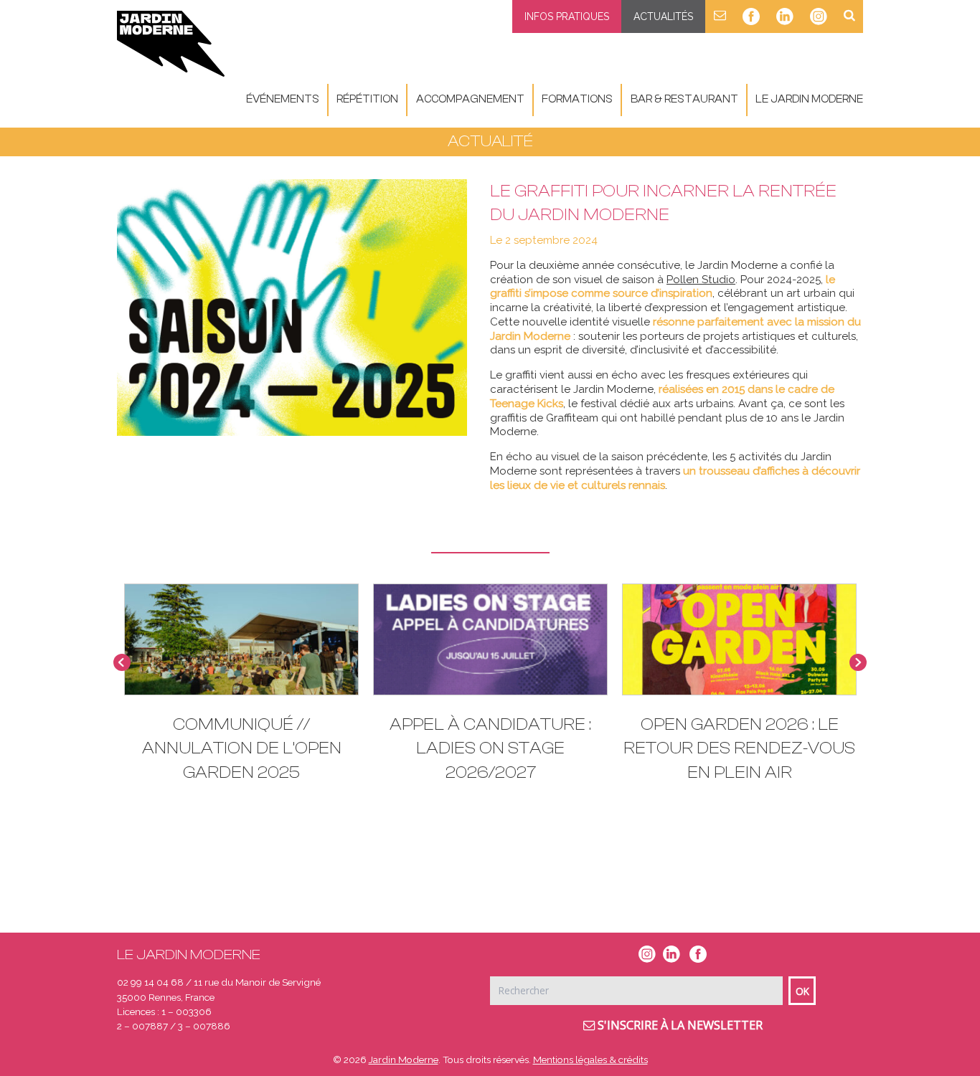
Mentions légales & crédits (590, 1059)
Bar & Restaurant (684, 99)
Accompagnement (470, 99)
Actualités (663, 16)
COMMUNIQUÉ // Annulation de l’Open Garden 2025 (241, 748)
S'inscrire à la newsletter (679, 1025)
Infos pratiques (566, 16)
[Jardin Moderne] (171, 44)
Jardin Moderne (403, 1059)
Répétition (367, 99)
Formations (577, 99)
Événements (282, 99)
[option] (241, 690)
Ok (802, 991)
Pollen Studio (700, 279)
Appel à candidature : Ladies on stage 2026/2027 (490, 748)
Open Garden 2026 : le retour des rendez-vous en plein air (739, 748)
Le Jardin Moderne (809, 99)
